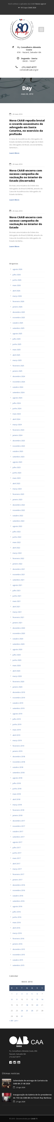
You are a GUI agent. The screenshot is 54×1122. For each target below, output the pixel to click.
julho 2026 (17, 274)
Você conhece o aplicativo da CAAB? (27, 4)
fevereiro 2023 (18, 494)
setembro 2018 (18, 772)
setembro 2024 (18, 392)
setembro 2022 (18, 521)
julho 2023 (17, 467)
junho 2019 (17, 724)
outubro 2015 (18, 960)
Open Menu (41, 29)
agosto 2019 (17, 713)
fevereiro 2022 (18, 558)
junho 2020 (17, 660)
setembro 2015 (18, 965)
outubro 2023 (18, 451)
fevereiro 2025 (18, 365)
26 (32, 1010)
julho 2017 (17, 847)
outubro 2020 (18, 639)
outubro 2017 (18, 831)
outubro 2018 (18, 767)
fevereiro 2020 (18, 681)
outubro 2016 (18, 896)
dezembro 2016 (19, 885)
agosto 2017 (17, 842)
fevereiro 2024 (18, 430)
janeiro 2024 (17, 435)
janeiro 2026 (17, 307)
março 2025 (17, 360)
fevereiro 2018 (18, 810)
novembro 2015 (19, 954)
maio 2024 (17, 414)
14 (42, 999)
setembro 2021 (18, 580)
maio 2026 (17, 285)
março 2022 (17, 553)
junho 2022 (17, 537)
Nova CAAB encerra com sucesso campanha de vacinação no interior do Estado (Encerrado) (25, 175)
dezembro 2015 (19, 949)
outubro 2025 (18, 323)
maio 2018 (17, 794)
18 (27, 1005)
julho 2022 (17, 531)
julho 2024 (17, 403)
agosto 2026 (17, 269)
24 (22, 1010)
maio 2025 (17, 349)
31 (22, 1016)
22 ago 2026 (20, 1087)
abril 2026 (16, 291)
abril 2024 (16, 419)
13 (37, 999)
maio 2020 (17, 665)
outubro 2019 (18, 703)
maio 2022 (17, 542)
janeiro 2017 (17, 879)
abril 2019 (16, 735)
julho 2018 (17, 783)
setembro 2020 (18, 644)
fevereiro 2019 (18, 746)
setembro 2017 (18, 837)
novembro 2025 (19, 317)
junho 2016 (17, 917)
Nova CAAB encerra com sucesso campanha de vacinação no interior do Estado (25, 222)
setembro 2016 (18, 901)
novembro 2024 (19, 382)
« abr (11, 1020)
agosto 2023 (17, 462)
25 (27, 1010)
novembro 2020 (19, 633)
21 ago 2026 (20, 1101)
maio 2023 (17, 478)
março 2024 (17, 424)
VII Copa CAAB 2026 (28, 8)
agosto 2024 (17, 398)
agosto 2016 (17, 906)
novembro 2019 (19, 697)
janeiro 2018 (17, 815)
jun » (16, 1020)
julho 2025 (17, 339)
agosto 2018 (17, 778)
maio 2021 (17, 601)
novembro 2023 (19, 446)
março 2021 (17, 612)
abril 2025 (16, 355)
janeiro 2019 (17, 751)
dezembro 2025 (19, 312)
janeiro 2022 (17, 564)
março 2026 (17, 296)
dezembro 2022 (19, 505)
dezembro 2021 (19, 569)
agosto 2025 (17, 333)
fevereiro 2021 (18, 617)
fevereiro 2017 (18, 874)
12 (32, 999)
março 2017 (17, 869)
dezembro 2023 (19, 440)
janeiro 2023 (17, 499)
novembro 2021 (19, 574)
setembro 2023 (18, 456)
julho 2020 (17, 655)
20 (37, 1005)
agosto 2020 (17, 649)
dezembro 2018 (19, 756)
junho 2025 (17, 344)
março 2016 (17, 933)
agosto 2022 (17, 526)
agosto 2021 (17, 585)
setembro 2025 (18, 328)
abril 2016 (16, 928)
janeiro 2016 (17, 944)
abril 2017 (16, 863)
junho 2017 (17, 853)
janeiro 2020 (17, 687)
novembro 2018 (19, 762)
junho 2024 (17, 408)
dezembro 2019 (19, 692)
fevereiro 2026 (18, 301)
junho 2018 (17, 788)
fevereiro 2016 (18, 938)
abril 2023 (16, 483)
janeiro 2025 (17, 371)
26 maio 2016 (17, 114)
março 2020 (17, 676)
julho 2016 (17, 912)
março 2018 (17, 804)
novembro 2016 (19, 890)
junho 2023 (17, 473)
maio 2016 (17, 922)
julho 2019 (17, 719)
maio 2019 (17, 730)
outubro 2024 (18, 387)
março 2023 (17, 489)
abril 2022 (16, 548)
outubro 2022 (18, 515)
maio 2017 (17, 858)
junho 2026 (17, 280)
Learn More (14, 153)
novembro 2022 (19, 510)
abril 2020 (16, 671)
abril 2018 (16, 799)
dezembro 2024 (19, 376)
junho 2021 (17, 596)
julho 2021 (17, 590)
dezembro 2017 (19, 821)
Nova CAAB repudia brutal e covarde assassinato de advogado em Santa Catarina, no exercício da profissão (27, 127)
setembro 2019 (18, 708)
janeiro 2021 (17, 622)
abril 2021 (16, 606)
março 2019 (17, 740)
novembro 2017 (19, 826)
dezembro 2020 (19, 628)
